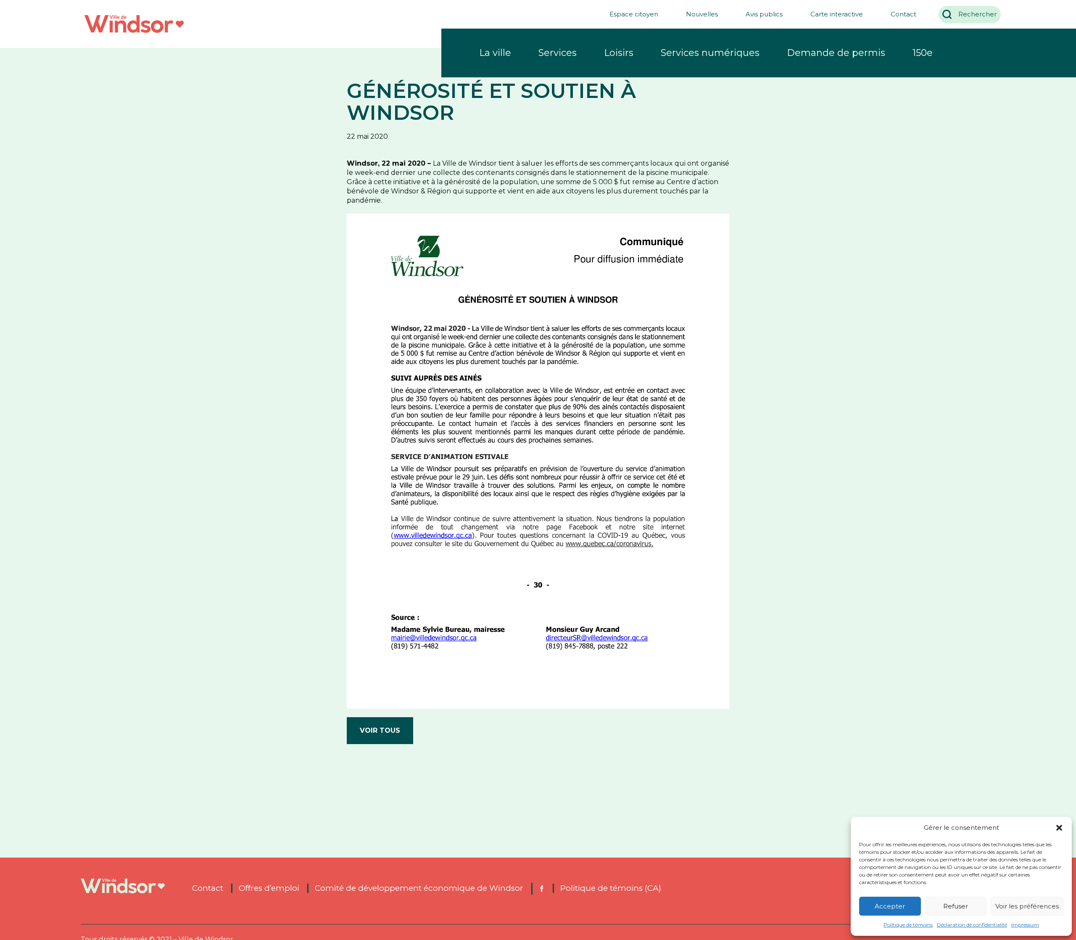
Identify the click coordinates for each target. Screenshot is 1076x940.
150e (922, 52)
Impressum (1025, 925)
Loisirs (618, 52)
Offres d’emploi (269, 888)
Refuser (955, 906)
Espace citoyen (633, 14)
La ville (495, 52)
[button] (1059, 828)
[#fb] (541, 889)
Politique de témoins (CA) (610, 888)
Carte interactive (836, 14)
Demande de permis (836, 52)
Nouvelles (702, 14)
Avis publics (764, 14)
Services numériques (710, 52)
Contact (903, 14)
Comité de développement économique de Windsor (419, 888)
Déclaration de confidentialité (972, 925)
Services (557, 52)
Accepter (890, 906)
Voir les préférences (1027, 906)
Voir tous (380, 730)
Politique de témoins (908, 925)
